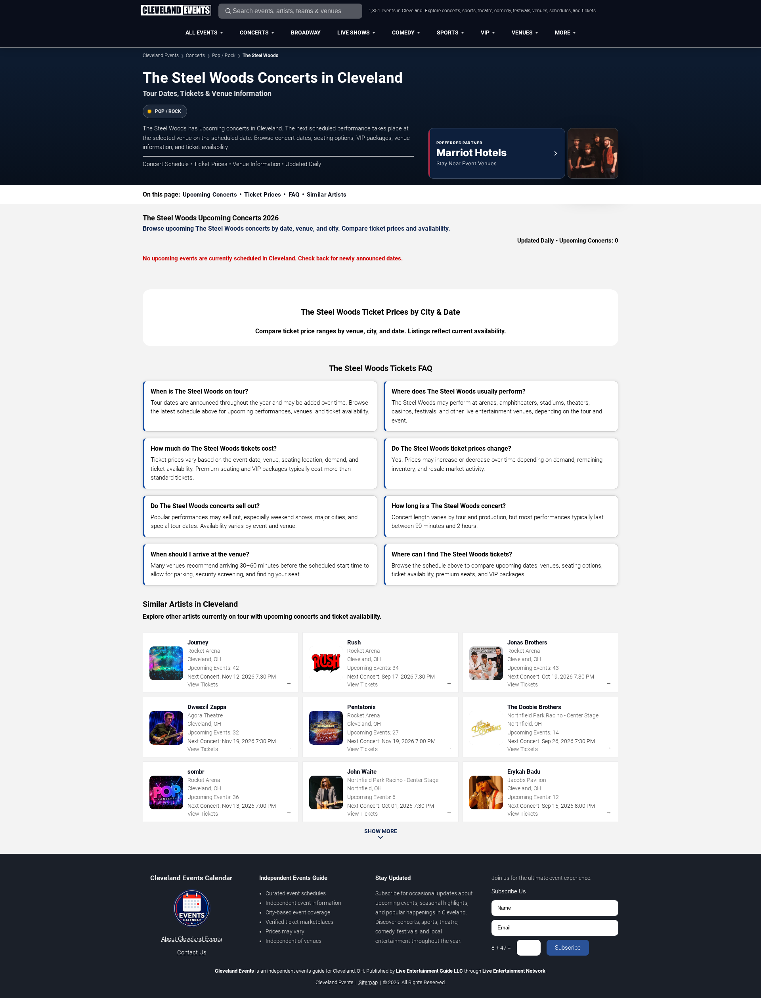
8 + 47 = (501, 947)
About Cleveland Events (191, 939)
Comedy (403, 32)
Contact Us (192, 952)
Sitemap (368, 982)
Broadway (306, 32)
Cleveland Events (161, 55)
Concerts (254, 32)
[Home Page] (176, 10)
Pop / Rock (223, 55)
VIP (485, 32)
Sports (448, 32)
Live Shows (353, 32)
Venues (522, 32)
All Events (201, 32)
